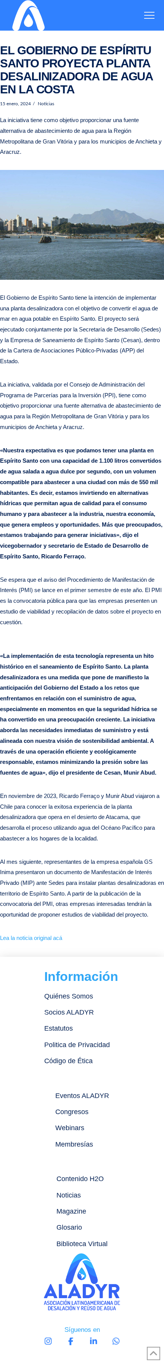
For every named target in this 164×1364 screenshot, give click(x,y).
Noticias (45, 104)
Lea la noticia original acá (31, 938)
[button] (149, 15)
